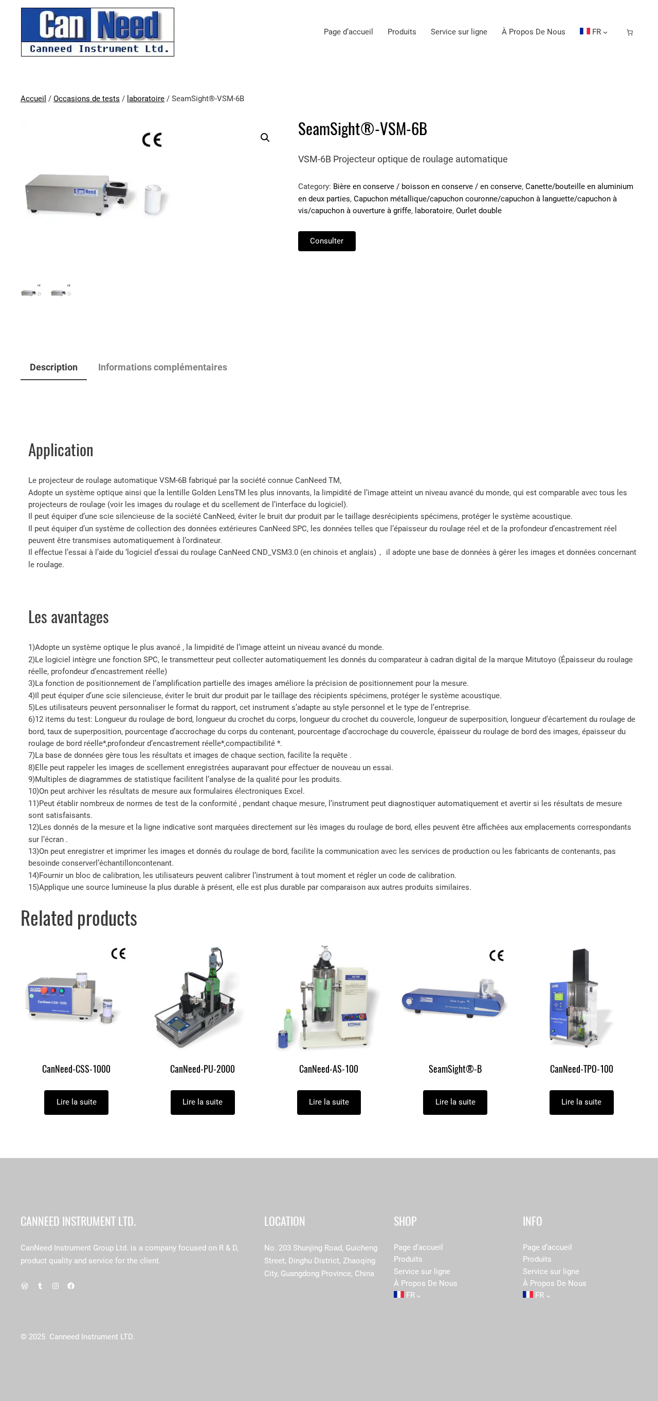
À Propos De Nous (533, 31)
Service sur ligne (459, 31)
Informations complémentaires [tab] (162, 367)
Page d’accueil (348, 31)
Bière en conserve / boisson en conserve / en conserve (427, 186)
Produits (402, 31)
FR (595, 31)
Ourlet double (479, 210)
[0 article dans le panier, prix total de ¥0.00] (629, 32)
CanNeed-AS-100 (328, 1069)
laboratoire (145, 98)
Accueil (33, 98)
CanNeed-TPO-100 (581, 1069)
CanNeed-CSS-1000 (76, 1069)
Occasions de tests (86, 98)
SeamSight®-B (455, 1069)
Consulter (326, 241)
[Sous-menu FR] (605, 32)
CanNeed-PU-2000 (202, 1069)
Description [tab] (54, 367)
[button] (265, 137)
